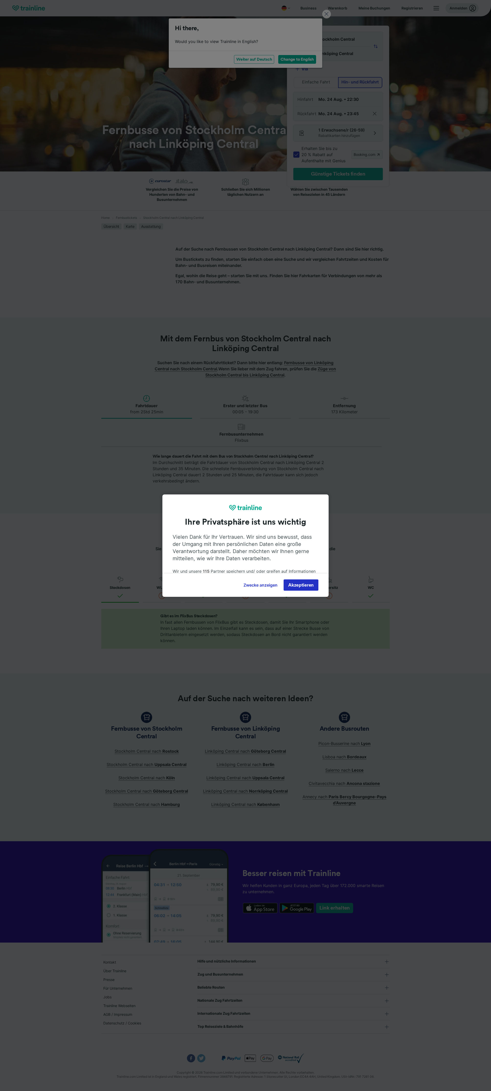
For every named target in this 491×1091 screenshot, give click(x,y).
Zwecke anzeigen (260, 585)
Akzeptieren (301, 585)
